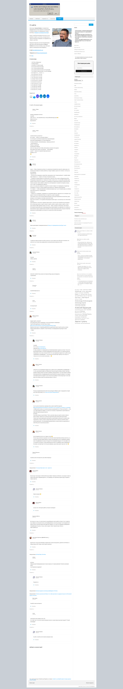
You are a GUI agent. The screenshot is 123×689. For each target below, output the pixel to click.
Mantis (76, 294)
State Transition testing (78, 99)
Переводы (76, 155)
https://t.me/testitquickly (42, 52)
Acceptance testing (77, 83)
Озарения (76, 149)
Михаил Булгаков (78, 314)
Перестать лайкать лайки (87, 230)
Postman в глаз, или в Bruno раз (80, 218)
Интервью (76, 128)
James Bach (88, 291)
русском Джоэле (42, 348)
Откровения (76, 153)
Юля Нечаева (77, 323)
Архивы (76, 79)
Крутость (84, 312)
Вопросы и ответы (78, 312)
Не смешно (76, 143)
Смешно (76, 182)
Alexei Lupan (79, 230)
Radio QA (85, 295)
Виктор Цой (77, 311)
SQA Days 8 (85, 297)
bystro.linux (76, 45)
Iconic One (80, 686)
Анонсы (75, 108)
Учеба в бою (76, 201)
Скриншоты (76, 178)
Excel (90, 289)
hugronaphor (38, 502)
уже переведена (41, 346)
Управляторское (77, 199)
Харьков (87, 318)
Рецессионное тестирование (79, 174)
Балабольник (76, 112)
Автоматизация (77, 106)
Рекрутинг (76, 172)
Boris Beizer (77, 289)
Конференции (77, 135)
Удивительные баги (78, 197)
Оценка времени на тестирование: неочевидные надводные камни (85, 277)
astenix (34, 164)
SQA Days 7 (78, 297)
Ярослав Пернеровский (85, 323)
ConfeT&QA (85, 289)
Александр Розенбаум (80, 304)
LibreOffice (76, 95)
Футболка (84, 318)
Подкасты (76, 159)
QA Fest (89, 294)
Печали (75, 157)
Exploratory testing (77, 91)
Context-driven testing (78, 87)
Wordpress (93, 686)
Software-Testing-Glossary (79, 49)
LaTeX (76, 292)
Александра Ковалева (80, 305)
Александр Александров (83, 301)
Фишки (75, 203)
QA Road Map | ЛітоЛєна (41, 554)
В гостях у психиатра (78, 116)
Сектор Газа (84, 316)
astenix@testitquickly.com (38, 50)
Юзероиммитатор (77, 209)
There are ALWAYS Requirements (51, 392)
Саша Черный (77, 316)
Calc (81, 289)
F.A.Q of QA (52, 18)
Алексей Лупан (35, 252)
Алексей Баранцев (83, 308)
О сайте (59, 18)
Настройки (76, 141)
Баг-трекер (76, 110)
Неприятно (76, 145)
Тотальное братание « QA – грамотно (44, 467)
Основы (76, 315)
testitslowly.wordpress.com (79, 51)
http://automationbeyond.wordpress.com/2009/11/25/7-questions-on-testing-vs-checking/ (52, 407)
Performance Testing (78, 97)
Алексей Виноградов (79, 309)
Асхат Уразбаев (87, 309)
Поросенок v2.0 (77, 161)
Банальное (76, 114)
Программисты (77, 168)
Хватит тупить (81, 321)
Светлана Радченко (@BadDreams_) (40, 537)
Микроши (38, 18)
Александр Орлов (80, 302)
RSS (32, 55)
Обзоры (76, 147)
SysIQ (80, 299)
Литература (76, 137)
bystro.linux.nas (77, 47)
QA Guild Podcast (79, 295)
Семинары (76, 176)
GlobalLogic (78, 291)
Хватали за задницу (80, 319)
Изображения (77, 124)
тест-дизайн (76, 190)
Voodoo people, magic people (85, 263)
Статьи (75, 186)
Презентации (76, 166)
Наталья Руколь (87, 314)
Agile (75, 85)
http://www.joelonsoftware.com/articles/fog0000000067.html (43, 325)
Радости (76, 170)
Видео (75, 118)
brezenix (34, 285)
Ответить (32, 126)
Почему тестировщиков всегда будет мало (57, 225)
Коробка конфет (77, 220)
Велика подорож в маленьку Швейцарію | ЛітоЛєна (46, 590)
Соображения (77, 184)
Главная (31, 18)
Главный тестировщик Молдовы (41, 32)
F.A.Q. (75, 93)
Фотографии (76, 205)
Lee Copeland (80, 292)
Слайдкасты (76, 180)
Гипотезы (76, 120)
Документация (77, 122)
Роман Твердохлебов (83, 315)
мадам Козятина (77, 139)
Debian (75, 89)
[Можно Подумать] (44, 15)
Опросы (75, 151)
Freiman (34, 235)
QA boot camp (84, 294)
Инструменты (77, 126)
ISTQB (83, 291)
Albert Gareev (39, 431)
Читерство (76, 207)
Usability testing (77, 104)
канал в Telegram (77, 53)
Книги (75, 130)
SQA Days (90, 295)
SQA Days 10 (77, 299)
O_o (79, 294)
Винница (82, 311)
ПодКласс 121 (45, 18)
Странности (76, 188)
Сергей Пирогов (78, 318)
